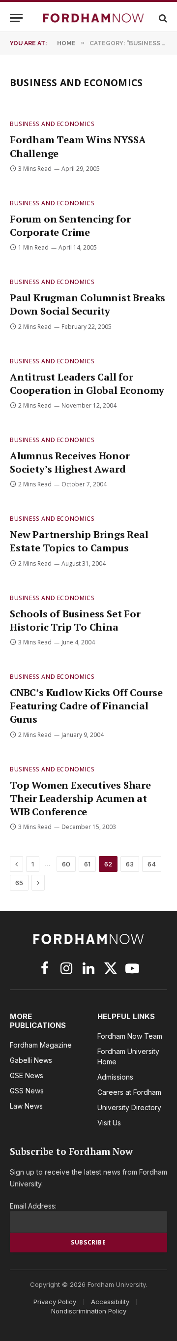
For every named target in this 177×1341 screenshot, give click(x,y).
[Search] (162, 18)
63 (130, 864)
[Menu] (16, 18)
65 (19, 883)
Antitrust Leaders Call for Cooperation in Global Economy (87, 383)
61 (87, 864)
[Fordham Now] (93, 18)
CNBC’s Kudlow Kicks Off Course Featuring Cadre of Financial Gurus (86, 706)
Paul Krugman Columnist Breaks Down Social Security (87, 304)
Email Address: (33, 1206)
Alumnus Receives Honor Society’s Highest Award (70, 462)
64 (152, 864)
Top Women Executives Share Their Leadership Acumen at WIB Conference (80, 798)
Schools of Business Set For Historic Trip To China (75, 620)
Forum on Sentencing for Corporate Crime (70, 225)
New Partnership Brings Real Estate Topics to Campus (79, 541)
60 (66, 864)
